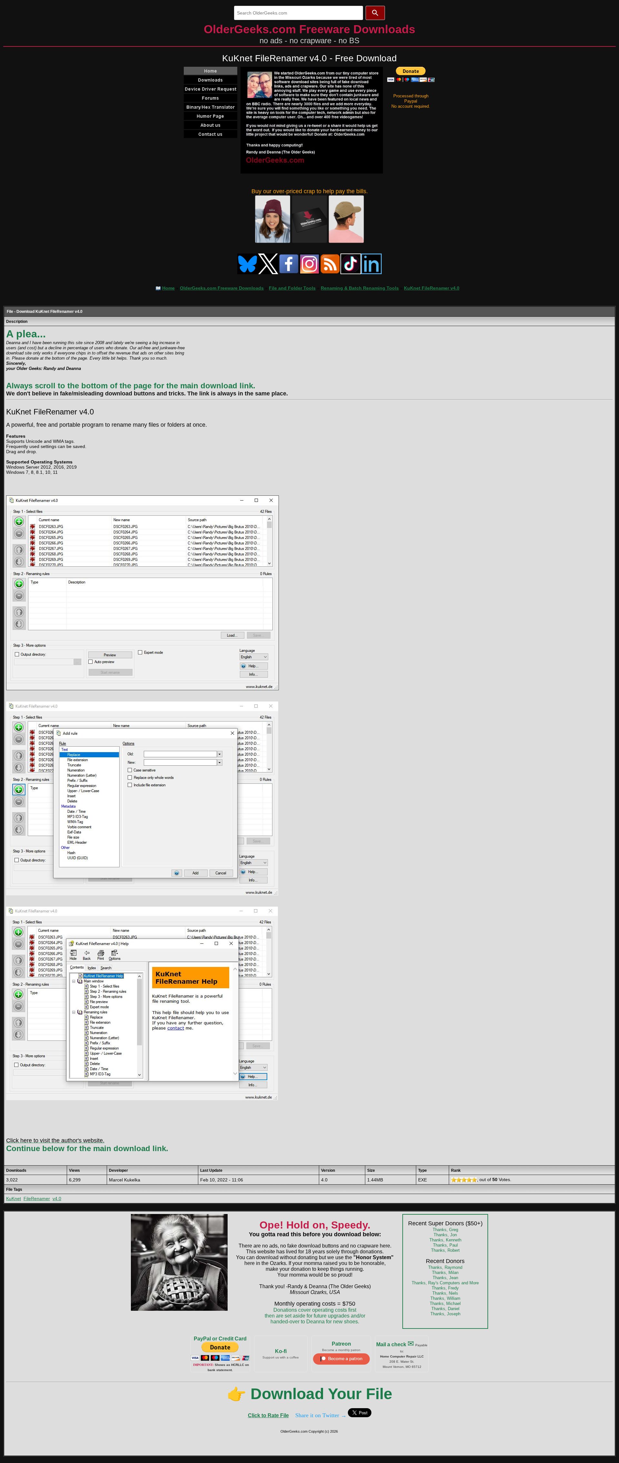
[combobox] (298, 13)
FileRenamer (37, 1198)
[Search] (375, 13)
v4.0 (57, 1198)
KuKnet (13, 1198)
